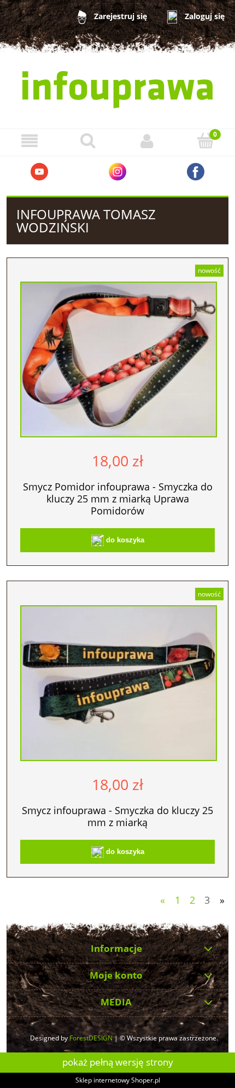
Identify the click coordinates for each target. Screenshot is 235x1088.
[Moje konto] (147, 141)
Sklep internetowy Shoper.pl (117, 1080)
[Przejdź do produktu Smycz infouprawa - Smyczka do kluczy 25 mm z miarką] (118, 683)
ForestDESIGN (91, 1038)
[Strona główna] (117, 89)
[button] (29, 141)
